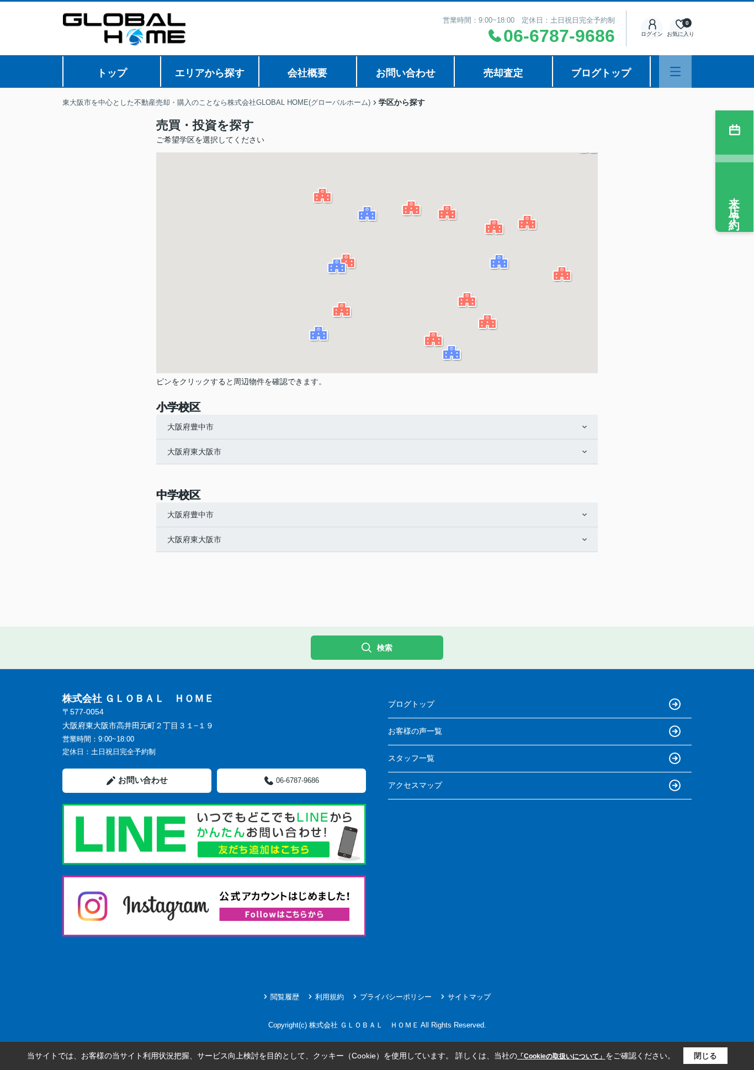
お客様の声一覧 (415, 731)
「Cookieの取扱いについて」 (561, 1056)
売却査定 (503, 72)
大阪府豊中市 (190, 426)
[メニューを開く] (675, 71)
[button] (412, 208)
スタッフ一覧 (411, 758)
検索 (384, 647)
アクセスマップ (415, 785)
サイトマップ (469, 997)
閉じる (705, 1055)
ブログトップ (601, 72)
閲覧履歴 (284, 997)
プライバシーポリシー (396, 997)
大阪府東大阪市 (194, 451)
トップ (112, 72)
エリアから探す (210, 72)
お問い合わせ (406, 72)
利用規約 (329, 997)
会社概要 (307, 72)
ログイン (652, 34)
